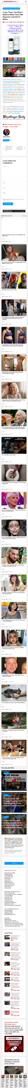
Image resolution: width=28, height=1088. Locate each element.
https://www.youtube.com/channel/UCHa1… (13, 81)
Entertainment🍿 (16, 841)
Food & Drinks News (8, 901)
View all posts (6, 140)
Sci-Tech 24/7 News (8, 895)
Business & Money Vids (9, 883)
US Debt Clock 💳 (17, 846)
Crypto (7, 842)
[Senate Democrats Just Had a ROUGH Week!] (7, 1012)
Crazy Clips (6, 918)
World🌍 (16, 842)
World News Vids (8, 881)
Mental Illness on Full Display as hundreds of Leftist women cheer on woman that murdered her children (16, 955)
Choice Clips (7, 879)
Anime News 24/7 (8, 899)
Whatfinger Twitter (8, 913)
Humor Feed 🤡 (7, 845)
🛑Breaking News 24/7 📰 (10, 838)
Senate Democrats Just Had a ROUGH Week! (15, 1013)
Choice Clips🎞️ (7, 839)
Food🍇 (12, 846)
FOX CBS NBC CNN (8, 875)
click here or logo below (14, 113)
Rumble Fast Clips (8, 874)
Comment (4, 166)
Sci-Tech (19, 842)
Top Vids (6, 773)
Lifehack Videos (8, 886)
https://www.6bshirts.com (9, 84)
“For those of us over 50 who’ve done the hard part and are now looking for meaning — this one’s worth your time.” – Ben (13, 925)
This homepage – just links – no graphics (13, 894)
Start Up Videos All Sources (10, 902)
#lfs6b (20, 94)
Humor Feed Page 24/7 (9, 893)
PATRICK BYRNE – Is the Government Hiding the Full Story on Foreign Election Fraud (15, 986)
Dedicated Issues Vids (9, 903)
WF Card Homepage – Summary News (12, 905)
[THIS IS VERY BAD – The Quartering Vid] (7, 973)
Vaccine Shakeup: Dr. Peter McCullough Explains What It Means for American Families (15, 1004)
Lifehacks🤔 (19, 843)
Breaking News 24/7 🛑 (9, 873)
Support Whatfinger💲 (9, 847)
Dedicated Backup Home (9, 914)
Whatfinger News (18, 111)
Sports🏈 (12, 842)
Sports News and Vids (9, 885)
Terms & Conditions (8, 911)
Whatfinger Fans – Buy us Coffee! (11, 922)
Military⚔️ (10, 841)
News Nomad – (12, 891)
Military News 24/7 (8, 877)
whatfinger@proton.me (11, 908)
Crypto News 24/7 (8, 897)
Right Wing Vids (7, 919)
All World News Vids (8, 882)
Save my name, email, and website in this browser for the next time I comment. (13, 199)
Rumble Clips (18, 838)
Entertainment (7, 878)
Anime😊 (8, 846)
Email (4, 187)
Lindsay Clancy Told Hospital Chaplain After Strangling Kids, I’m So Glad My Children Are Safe (15, 945)
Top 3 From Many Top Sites (10, 920)
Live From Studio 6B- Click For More (11, 8)
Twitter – (13, 843)
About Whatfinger (8, 910)
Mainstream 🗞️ (8, 843)
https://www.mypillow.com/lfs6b (10, 89)
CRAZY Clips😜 (14, 839)
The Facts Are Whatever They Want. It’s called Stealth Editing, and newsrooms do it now (15, 965)
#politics (5, 96)
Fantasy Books (7, 888)
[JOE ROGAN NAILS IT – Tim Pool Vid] (14, 780)
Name (4, 182)
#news (23, 94)
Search (14, 863)
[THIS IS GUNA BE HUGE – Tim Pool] (7, 979)
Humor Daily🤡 (14, 845)
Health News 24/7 (8, 898)
